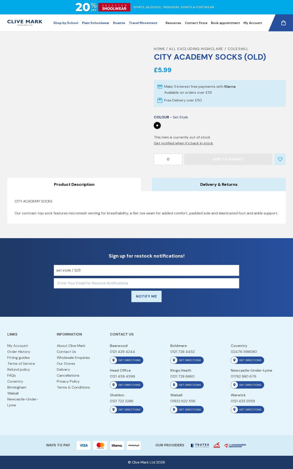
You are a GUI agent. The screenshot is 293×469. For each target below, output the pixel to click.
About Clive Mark (71, 345)
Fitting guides (18, 357)
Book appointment (225, 23)
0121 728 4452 (182, 351)
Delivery (63, 369)
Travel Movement (143, 23)
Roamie (119, 23)
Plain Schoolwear (95, 23)
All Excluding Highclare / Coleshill (209, 48)
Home (159, 48)
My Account (253, 23)
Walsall (13, 393)
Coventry (15, 381)
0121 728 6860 (182, 376)
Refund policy (18, 369)
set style (157, 125)
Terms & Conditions (73, 387)
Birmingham (16, 387)
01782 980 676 (243, 376)
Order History (18, 351)
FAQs (11, 375)
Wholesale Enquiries (73, 357)
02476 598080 (244, 351)
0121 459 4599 (122, 376)
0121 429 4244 (122, 351)
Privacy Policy (68, 381)
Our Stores (66, 363)
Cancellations (68, 375)
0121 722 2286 (121, 401)
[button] (280, 160)
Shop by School (65, 23)
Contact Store (196, 23)
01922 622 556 (182, 401)
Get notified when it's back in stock (183, 143)
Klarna (230, 86)
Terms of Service (21, 363)
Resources (173, 23)
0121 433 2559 (243, 401)
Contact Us (66, 351)
